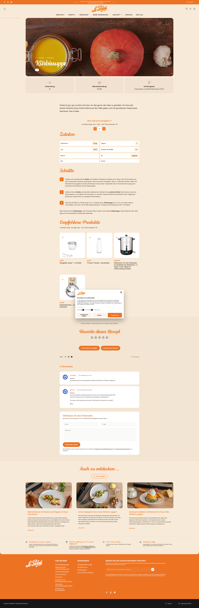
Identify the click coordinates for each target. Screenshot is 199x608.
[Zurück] (75, 2)
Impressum (58, 577)
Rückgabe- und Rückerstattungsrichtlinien (63, 580)
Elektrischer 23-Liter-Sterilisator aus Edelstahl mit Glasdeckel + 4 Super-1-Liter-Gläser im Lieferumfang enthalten (125, 266)
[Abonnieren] (152, 569)
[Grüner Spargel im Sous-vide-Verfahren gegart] (99, 495)
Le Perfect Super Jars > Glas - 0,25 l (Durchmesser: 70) (99, 124)
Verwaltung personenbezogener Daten (63, 585)
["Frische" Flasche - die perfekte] (99, 245)
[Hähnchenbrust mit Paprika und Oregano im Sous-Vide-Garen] (49, 495)
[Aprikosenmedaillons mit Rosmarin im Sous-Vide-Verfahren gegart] (150, 495)
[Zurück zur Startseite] (35, 57)
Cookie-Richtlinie (60, 574)
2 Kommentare (136, 356)
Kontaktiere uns (82, 567)
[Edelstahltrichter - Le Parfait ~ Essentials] (72, 287)
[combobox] (191, 2)
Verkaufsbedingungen (62, 564)
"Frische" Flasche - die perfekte (98, 263)
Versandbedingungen (62, 572)
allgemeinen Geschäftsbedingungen (104, 449)
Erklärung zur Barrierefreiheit (60, 589)
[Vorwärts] (113, 2)
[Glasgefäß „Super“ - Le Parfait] (72, 245)
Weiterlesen (31, 530)
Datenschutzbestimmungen (123, 449)
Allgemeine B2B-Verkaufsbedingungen (62, 568)
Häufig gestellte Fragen (84, 564)
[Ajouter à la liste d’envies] (63, 238)
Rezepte (41, 58)
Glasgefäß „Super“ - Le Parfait (70, 263)
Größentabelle (81, 570)
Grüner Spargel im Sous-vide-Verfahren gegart (97, 512)
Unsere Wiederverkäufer (85, 572)
